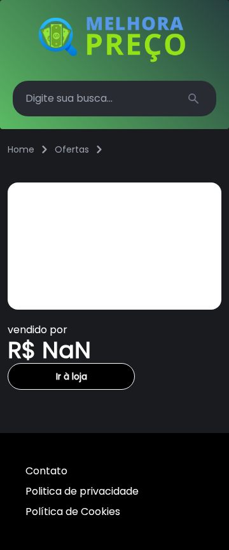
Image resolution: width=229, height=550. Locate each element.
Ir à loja (71, 376)
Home (21, 149)
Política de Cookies (72, 511)
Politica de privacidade (82, 491)
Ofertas (72, 149)
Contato (46, 471)
